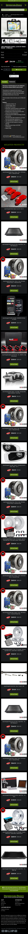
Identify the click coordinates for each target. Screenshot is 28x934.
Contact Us (17, 901)
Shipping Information (5, 909)
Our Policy (3, 910)
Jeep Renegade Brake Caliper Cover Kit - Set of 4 (14, 208)
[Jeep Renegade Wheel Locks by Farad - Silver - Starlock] (14, 27)
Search (6, 14)
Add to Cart (19, 69)
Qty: (2, 69)
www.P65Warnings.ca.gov (18, 136)
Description (4, 81)
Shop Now (3, 901)
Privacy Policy (18, 904)
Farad (25, 52)
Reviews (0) (12, 81)
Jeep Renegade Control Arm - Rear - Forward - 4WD (14, 686)
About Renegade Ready (19, 903)
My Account (3, 903)
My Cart (2, 904)
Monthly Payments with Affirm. (17, 0)
